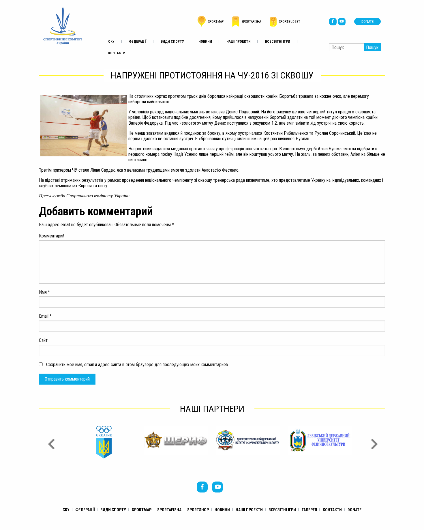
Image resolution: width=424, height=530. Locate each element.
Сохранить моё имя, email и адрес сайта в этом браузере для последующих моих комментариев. (137, 364)
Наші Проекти (238, 42)
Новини (205, 42)
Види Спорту (172, 42)
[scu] (62, 25)
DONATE (367, 21)
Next (373, 442)
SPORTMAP (141, 509)
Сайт (43, 340)
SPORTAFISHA (169, 509)
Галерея (309, 509)
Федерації (137, 42)
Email (45, 316)
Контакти (116, 53)
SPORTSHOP (198, 509)
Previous (50, 442)
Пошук (372, 47)
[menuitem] (111, 41)
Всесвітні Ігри (277, 42)
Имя (44, 292)
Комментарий (51, 236)
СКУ (111, 42)
